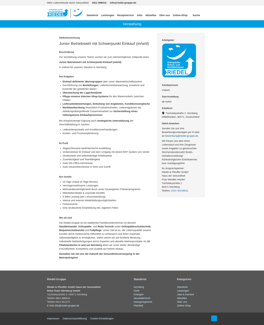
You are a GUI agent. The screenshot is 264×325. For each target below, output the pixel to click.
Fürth (136, 290)
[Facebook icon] (197, 2)
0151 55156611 (179, 190)
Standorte (182, 287)
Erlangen (139, 294)
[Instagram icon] (203, 2)
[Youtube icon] (208, 2)
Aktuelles (182, 298)
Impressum (53, 318)
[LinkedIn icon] (214, 2)
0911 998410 (99, 2)
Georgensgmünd (143, 302)
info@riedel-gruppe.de (123, 2)
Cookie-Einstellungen (102, 318)
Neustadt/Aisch (142, 298)
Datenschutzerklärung (75, 318)
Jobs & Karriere (185, 294)
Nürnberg (139, 287)
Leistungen (183, 290)
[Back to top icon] (214, 318)
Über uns (182, 302)
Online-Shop (184, 305)
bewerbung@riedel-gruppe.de (181, 136)
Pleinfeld (138, 305)
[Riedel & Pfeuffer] (65, 13)
